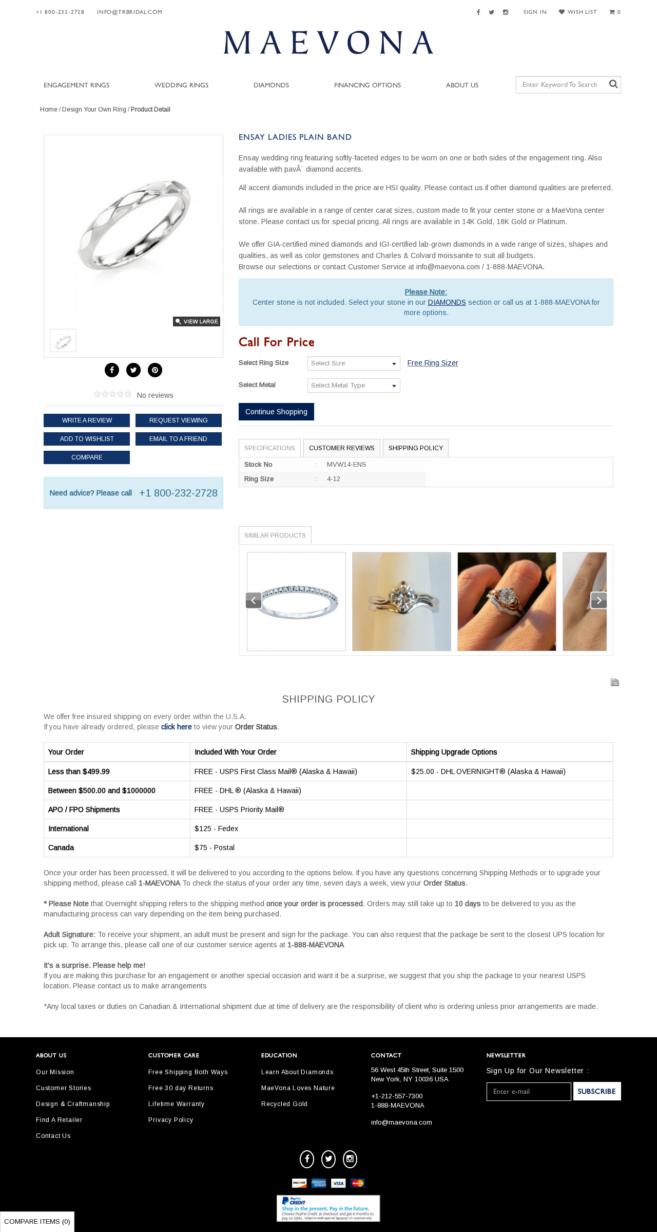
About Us (462, 85)
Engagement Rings (76, 85)
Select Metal (257, 385)
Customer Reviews (342, 448)
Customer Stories (63, 1088)
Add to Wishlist (87, 439)
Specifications (269, 448)
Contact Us (53, 1135)
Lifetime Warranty (176, 1104)
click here (176, 727)
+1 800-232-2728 (60, 12)
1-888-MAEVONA (397, 1105)
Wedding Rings (181, 85)
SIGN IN (535, 12)
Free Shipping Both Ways (187, 1072)
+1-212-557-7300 (396, 1096)
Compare (87, 457)
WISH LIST (582, 12)
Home (48, 109)
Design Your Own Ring (94, 109)
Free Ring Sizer (433, 363)
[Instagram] (507, 12)
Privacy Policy (170, 1120)
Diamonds (271, 85)
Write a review (87, 420)
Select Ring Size (263, 362)
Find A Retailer (59, 1120)
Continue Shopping (276, 412)
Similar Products (275, 535)
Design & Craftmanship (73, 1104)
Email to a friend (178, 439)
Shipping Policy (416, 448)
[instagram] (350, 1159)
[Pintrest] (155, 370)
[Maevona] (328, 42)
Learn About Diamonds (297, 1072)
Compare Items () (37, 1221)
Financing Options (367, 85)
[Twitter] (493, 12)
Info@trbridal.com (130, 12)
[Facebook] (480, 12)
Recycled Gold (284, 1104)
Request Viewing (178, 420)
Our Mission (55, 1072)
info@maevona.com (401, 1122)
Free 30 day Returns (180, 1088)
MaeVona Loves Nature (298, 1088)
